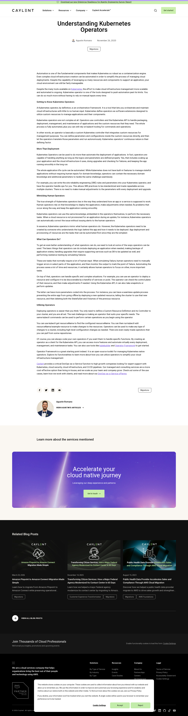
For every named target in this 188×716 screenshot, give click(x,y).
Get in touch (93, 494)
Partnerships (139, 672)
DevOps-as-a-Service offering (112, 373)
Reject (140, 705)
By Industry (94, 672)
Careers (137, 676)
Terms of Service (163, 669)
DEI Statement (140, 679)
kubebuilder (104, 345)
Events (115, 672)
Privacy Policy (135, 691)
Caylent (40, 363)
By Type (93, 676)
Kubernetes (76, 89)
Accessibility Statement (166, 676)
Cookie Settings (99, 705)
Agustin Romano (84, 40)
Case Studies (117, 676)
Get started (168, 10)
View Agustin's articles (68, 408)
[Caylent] (23, 10)
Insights (115, 669)
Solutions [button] (47, 10)
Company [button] (80, 10)
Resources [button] (64, 10)
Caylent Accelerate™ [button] (101, 10)
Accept (120, 705)
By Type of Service (97, 669)
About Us (138, 669)
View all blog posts (31, 618)
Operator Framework (125, 345)
